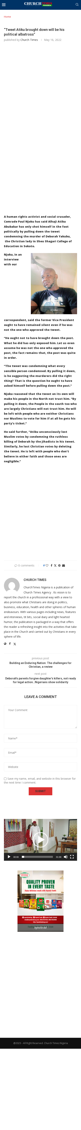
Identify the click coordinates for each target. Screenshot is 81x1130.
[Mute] (66, 857)
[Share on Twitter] (55, 565)
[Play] (9, 857)
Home (7, 16)
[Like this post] (47, 565)
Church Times (29, 40)
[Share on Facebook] (51, 565)
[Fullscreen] (72, 857)
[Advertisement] (40, 87)
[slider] (37, 857)
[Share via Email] (63, 565)
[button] (40, 840)
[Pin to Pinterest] (59, 565)
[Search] (77, 5)
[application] (40, 840)
